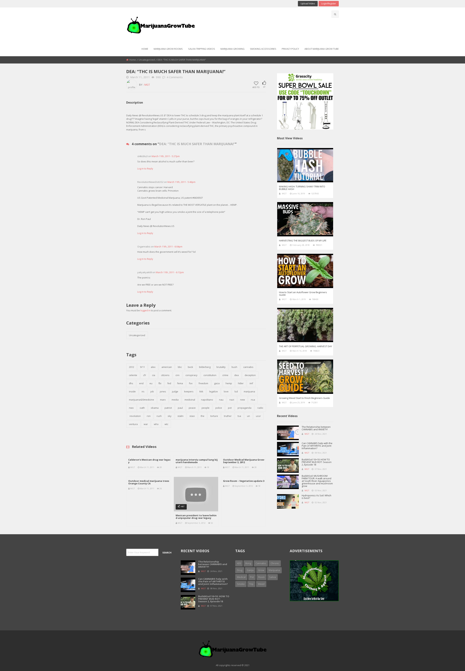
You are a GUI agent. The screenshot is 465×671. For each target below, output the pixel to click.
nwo (131, 407)
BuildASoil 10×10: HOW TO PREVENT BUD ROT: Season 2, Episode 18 (316, 462)
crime (225, 375)
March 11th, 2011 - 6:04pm (168, 246)
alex (153, 367)
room (261, 577)
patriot (168, 407)
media (175, 399)
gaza (217, 383)
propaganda (244, 407)
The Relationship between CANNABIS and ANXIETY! (316, 428)
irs (143, 391)
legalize (213, 391)
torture (214, 416)
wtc (166, 424)
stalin (180, 416)
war (146, 424)
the (202, 416)
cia (153, 375)
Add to (256, 87)
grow (261, 570)
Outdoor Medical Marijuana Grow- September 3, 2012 (244, 461)
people (205, 407)
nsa (253, 399)
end (141, 383)
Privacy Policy (290, 48)
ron (149, 416)
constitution (209, 375)
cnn (177, 375)
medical (241, 577)
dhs (131, 383)
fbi (159, 383)
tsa (239, 416)
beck (190, 367)
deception (250, 375)
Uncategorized (147, 59)
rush (159, 416)
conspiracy (191, 375)
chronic (275, 563)
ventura (133, 424)
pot (230, 407)
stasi (192, 416)
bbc (180, 367)
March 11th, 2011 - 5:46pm (181, 182)
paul (180, 407)
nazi (231, 399)
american (166, 367)
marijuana (249, 391)
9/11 (142, 367)
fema (180, 383)
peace (192, 407)
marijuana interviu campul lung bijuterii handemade (197, 461)
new (242, 399)
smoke (241, 584)
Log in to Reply (145, 168)
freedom (203, 383)
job (152, 391)
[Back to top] (453, 662)
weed (261, 584)
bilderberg (205, 367)
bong (248, 563)
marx (163, 399)
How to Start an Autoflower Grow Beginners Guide (303, 293)
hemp (229, 383)
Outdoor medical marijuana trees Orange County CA (148, 482)
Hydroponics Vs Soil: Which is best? (316, 497)
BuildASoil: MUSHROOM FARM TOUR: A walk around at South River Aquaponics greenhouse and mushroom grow (317, 481)
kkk (201, 391)
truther (228, 416)
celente (133, 375)
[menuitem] (144, 49)
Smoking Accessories (263, 48)
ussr (258, 416)
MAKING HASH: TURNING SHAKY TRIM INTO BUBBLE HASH (302, 188)
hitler (241, 383)
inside (132, 391)
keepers (188, 391)
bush (234, 367)
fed (169, 383)
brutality (221, 367)
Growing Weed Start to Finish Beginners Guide (304, 398)
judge (175, 391)
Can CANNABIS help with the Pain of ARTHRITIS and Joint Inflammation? (317, 446)
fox (191, 383)
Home (144, 48)
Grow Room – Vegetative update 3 (243, 481)
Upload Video (308, 3)
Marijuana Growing (232, 48)
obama (155, 407)
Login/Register (328, 3)
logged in (145, 310)
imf (251, 383)
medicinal (190, 399)
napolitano (207, 399)
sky (169, 416)
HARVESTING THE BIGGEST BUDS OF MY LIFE (302, 240)
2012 (131, 367)
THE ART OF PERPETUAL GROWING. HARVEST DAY (305, 346)
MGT (147, 84)
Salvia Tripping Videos (201, 48)
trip (251, 584)
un (248, 416)
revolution (135, 416)
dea (236, 375)
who (156, 424)
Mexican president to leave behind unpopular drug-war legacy (196, 517)
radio (260, 407)
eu (150, 383)
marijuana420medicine (141, 399)
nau (221, 399)
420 (239, 563)
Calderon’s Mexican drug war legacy (149, 461)
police (218, 407)
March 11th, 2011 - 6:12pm (170, 272)
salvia (272, 577)
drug (239, 570)
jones (163, 391)
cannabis (248, 367)
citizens (165, 375)
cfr (144, 375)
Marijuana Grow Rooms (168, 48)
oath (142, 407)
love (226, 391)
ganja (250, 570)
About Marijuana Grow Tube (321, 48)
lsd (236, 391)
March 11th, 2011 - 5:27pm (166, 156)
